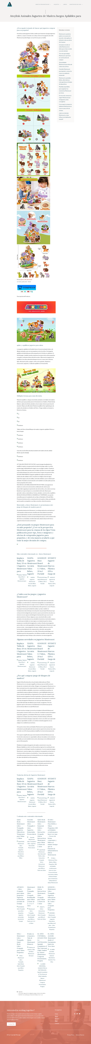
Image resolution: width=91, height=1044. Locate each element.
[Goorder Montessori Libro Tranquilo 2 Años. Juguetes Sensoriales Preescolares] (31, 847)
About (56, 1016)
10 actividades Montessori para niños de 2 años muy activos (65, 64)
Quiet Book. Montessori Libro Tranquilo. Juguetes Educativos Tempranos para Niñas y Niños (21, 829)
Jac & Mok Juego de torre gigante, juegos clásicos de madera (31, 993)
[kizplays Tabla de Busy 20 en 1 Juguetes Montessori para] (22, 581)
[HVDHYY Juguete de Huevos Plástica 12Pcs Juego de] (52, 585)
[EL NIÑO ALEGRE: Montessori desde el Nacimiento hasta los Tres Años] (52, 962)
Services (57, 1018)
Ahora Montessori (45, 554)
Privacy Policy (70, 1035)
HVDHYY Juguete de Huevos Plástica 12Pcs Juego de (52, 566)
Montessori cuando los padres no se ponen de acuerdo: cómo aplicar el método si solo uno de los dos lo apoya (65, 38)
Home (56, 1014)
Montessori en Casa (75, 4)
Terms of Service (80, 1035)
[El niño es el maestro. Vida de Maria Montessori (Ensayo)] (31, 955)
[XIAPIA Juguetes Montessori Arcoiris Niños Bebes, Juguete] (32, 585)
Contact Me (11, 1024)
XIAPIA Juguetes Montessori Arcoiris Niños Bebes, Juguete (32, 566)
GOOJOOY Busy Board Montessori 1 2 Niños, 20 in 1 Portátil (42, 566)
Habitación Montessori (42, 4)
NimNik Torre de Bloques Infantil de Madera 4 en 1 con (30, 994)
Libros (65, 4)
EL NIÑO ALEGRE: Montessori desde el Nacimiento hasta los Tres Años (52, 940)
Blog (56, 1021)
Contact (57, 1023)
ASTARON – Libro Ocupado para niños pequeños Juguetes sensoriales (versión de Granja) (20, 895)
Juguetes (56, 4)
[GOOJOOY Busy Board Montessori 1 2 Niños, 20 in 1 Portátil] (42, 583)
